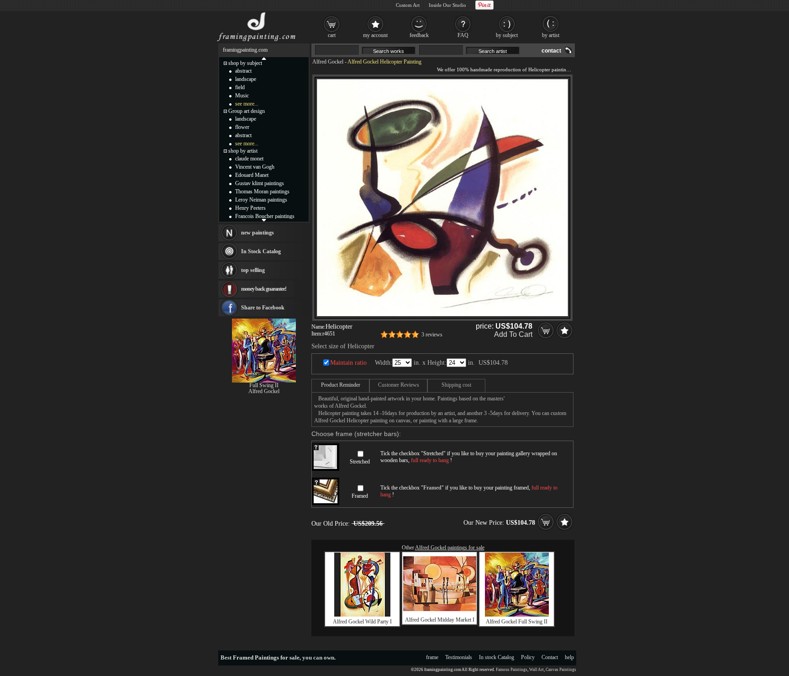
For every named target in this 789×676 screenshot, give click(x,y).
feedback (419, 35)
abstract (243, 71)
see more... (246, 104)
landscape (245, 79)
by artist (550, 35)
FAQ (463, 35)
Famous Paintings (511, 669)
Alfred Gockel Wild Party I (362, 621)
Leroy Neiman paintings (261, 200)
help (569, 657)
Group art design (246, 111)
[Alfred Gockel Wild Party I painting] (362, 615)
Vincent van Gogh (254, 167)
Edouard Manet (251, 175)
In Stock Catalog (261, 251)
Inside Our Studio (447, 5)
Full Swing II (264, 385)
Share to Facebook (262, 307)
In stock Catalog (496, 657)
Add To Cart (513, 334)
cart (332, 35)
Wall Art (536, 669)
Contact (550, 657)
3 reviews (431, 334)
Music (242, 95)
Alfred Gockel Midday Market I (439, 620)
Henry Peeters (250, 208)
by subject (507, 35)
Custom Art (408, 5)
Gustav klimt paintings (259, 183)
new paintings (257, 232)
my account (375, 35)
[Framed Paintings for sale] (256, 41)
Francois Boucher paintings (265, 216)
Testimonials (458, 657)
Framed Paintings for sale (266, 657)
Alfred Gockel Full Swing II (516, 621)
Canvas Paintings (561, 669)
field (240, 87)
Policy (528, 657)
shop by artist (243, 151)
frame (432, 657)
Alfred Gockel (327, 62)
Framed (360, 496)
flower (242, 127)
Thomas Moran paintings (262, 191)
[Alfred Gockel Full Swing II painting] (517, 615)
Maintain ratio (348, 362)
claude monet (249, 158)
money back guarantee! (263, 289)
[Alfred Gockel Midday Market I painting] (439, 609)
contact (551, 51)
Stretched (360, 461)
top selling (253, 270)
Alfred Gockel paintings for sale (449, 547)
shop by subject (245, 63)
